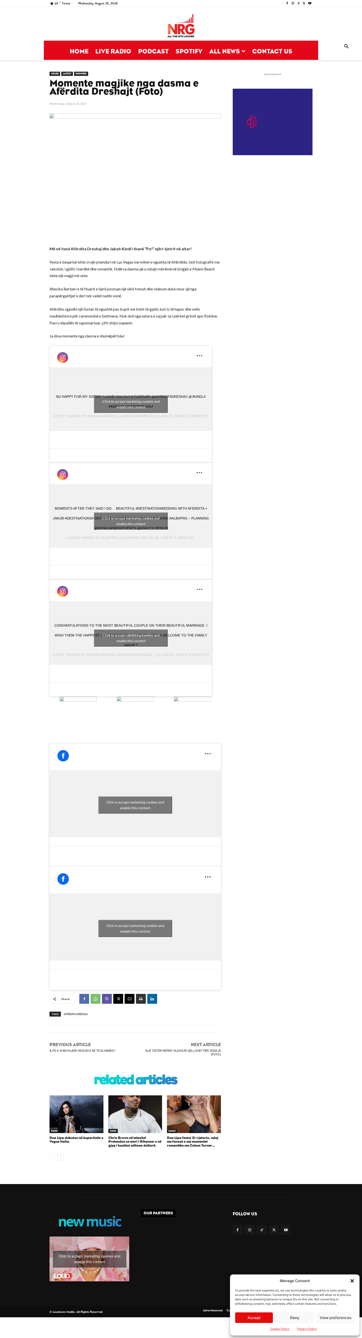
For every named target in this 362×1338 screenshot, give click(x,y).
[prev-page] (52, 1157)
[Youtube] (310, 3)
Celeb (55, 73)
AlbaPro (109, 538)
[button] (352, 1280)
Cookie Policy (279, 1329)
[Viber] (107, 999)
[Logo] (181, 26)
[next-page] (60, 1157)
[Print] (141, 999)
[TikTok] (298, 3)
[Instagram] (293, 3)
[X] (304, 3)
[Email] (129, 999)
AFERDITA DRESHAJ (76, 1014)
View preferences (335, 1317)
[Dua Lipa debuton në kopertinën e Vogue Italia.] (76, 1114)
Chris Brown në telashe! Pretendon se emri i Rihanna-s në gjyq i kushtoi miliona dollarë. (134, 1141)
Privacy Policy (307, 1329)
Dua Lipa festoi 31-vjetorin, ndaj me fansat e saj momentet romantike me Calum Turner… (192, 1141)
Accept (254, 1317)
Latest (67, 73)
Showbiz (81, 73)
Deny (294, 1317)
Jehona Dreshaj (101, 655)
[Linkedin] (152, 999)
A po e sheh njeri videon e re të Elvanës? (82, 1051)
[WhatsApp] (95, 999)
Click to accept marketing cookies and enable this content (131, 404)
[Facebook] (287, 3)
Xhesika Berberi (102, 416)
